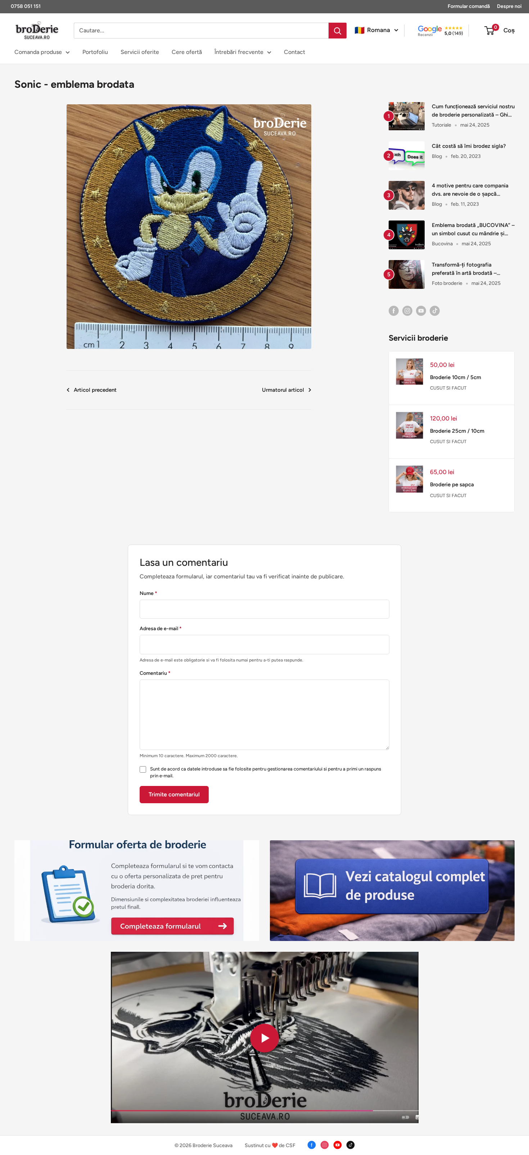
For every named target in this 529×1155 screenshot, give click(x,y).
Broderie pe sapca (452, 484)
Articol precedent (95, 390)
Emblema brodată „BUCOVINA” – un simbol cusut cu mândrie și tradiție (473, 230)
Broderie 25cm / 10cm (457, 431)
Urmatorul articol (283, 390)
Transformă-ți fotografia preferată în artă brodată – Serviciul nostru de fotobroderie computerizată (471, 270)
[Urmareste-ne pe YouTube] (421, 310)
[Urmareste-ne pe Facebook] (394, 310)
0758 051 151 (26, 6)
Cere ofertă (187, 52)
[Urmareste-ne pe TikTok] (435, 310)
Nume (148, 593)
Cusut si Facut (448, 388)
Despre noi (509, 6)
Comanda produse (38, 52)
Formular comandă (469, 6)
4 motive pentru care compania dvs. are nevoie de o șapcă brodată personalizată (470, 190)
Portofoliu (95, 52)
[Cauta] (338, 30)
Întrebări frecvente (238, 52)
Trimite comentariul (174, 794)
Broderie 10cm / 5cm (455, 377)
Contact (294, 52)
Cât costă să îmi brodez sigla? (469, 146)
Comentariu (155, 673)
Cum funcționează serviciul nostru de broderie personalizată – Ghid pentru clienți (473, 111)
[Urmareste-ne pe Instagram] (407, 310)
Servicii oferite (140, 52)
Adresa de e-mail (161, 629)
